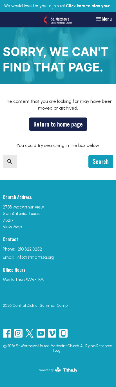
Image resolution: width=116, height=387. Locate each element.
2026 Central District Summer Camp (35, 305)
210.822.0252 (30, 249)
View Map (12, 226)
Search (101, 161)
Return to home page (58, 124)
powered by (55, 374)
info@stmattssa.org (35, 257)
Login (59, 350)
